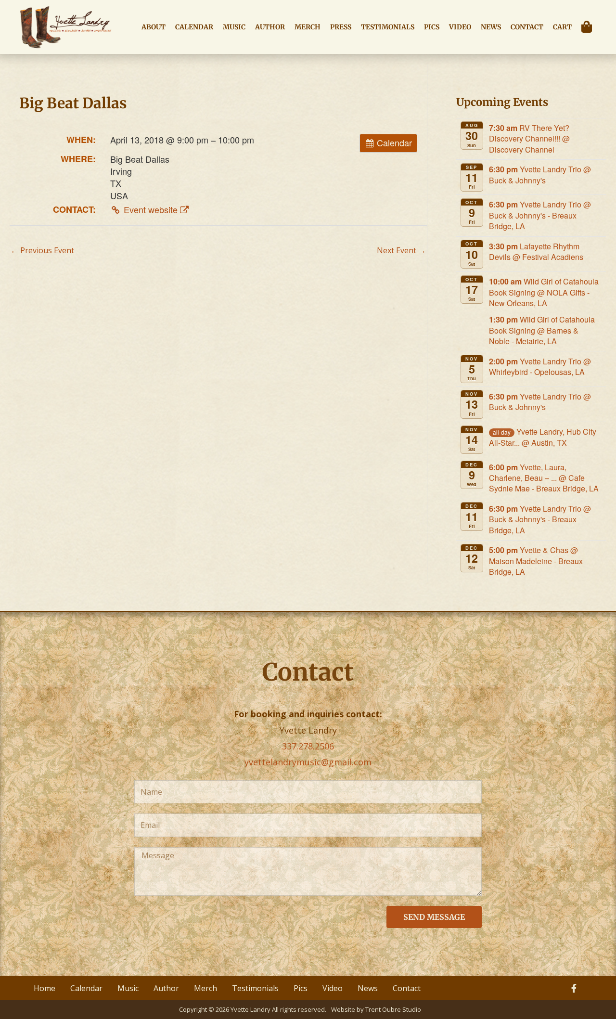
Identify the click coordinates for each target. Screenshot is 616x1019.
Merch (308, 27)
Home (44, 988)
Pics (431, 27)
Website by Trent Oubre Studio (376, 1009)
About (153, 27)
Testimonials (387, 27)
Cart (562, 27)
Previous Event (42, 250)
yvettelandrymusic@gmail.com (308, 762)
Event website (150, 209)
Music (234, 27)
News (491, 27)
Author (270, 27)
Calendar (194, 27)
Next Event (401, 250)
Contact (527, 27)
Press (340, 27)
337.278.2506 (308, 746)
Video (460, 27)
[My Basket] (589, 27)
